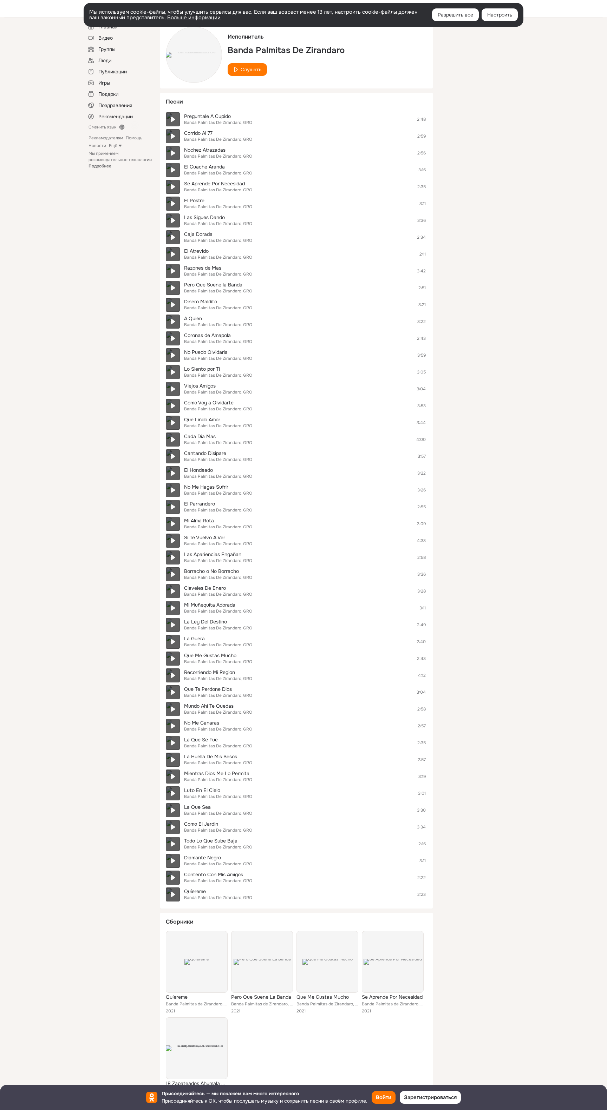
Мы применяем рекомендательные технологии (120, 160)
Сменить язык (102, 127)
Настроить (499, 15)
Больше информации (194, 17)
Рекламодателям (106, 138)
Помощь (134, 138)
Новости (97, 145)
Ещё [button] (113, 145)
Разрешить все (455, 15)
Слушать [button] (251, 69)
